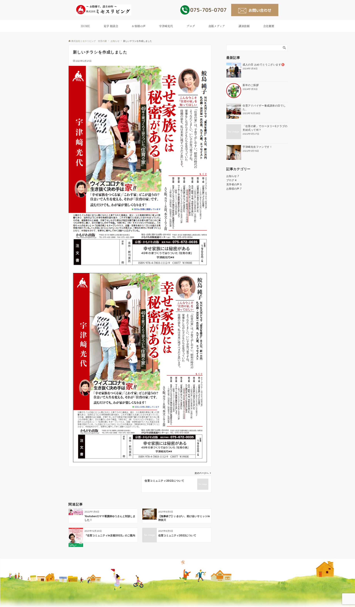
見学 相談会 (111, 26)
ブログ (191, 26)
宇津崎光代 (166, 26)
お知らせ (232, 176)
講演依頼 (244, 26)
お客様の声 (139, 26)
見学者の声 (234, 184)
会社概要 (268, 26)
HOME (85, 26)
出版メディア (216, 26)
